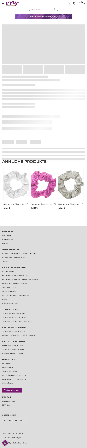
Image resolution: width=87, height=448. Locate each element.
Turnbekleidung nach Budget (13, 349)
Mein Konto (6, 363)
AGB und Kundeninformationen (14, 375)
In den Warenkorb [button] (25, 172)
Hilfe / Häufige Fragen (10, 303)
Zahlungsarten (7, 367)
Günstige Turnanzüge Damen (13, 353)
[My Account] (69, 3)
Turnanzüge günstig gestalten (13, 331)
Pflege (4, 299)
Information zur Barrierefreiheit (14, 379)
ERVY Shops (6, 405)
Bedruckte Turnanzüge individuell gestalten (18, 335)
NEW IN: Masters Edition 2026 (13, 257)
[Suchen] (55, 9)
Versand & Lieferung (10, 371)
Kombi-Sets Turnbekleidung (12, 345)
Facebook (4, 420)
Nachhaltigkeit (7, 239)
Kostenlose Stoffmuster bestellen (14, 283)
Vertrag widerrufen (12, 390)
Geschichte (6, 235)
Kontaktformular (8, 401)
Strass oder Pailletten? (10, 291)
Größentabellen (8, 271)
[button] (4, 3)
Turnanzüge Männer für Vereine (14, 317)
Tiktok (26, 420)
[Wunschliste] (74, 3)
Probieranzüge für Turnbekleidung (15, 275)
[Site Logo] (12, 3)
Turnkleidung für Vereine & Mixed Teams (17, 321)
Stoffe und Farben (9, 287)
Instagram (21, 420)
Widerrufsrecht (7, 383)
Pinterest (10, 420)
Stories (5, 261)
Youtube (15, 420)
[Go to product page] (16, 184)
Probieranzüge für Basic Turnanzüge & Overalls (20, 279)
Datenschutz (9, 433)
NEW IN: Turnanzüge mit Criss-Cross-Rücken (19, 253)
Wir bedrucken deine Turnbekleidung (15, 295)
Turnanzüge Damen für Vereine (13, 313)
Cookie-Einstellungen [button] (13, 438)
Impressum (21, 433)
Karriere (5, 243)
